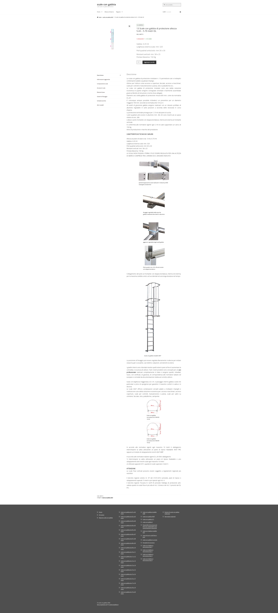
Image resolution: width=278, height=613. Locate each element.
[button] (129, 26)
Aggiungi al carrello (149, 62)
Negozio (118, 12)
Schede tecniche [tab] (101, 101)
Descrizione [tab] (100, 75)
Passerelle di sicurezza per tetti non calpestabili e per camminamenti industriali (150, 526)
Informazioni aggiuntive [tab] (103, 79)
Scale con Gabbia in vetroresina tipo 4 (148, 559)
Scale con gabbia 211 (148, 519)
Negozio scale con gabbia (106, 518)
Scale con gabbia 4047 (108, 17)
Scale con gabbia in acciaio (150, 540)
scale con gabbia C (148, 522)
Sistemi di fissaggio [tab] (102, 96)
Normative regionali (170, 516)
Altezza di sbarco (109, 12)
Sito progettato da (102, 604)
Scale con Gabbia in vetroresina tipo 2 (148, 550)
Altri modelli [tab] (100, 105)
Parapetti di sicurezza (148, 543)
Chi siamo (101, 515)
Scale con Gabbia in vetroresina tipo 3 (148, 555)
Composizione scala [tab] (102, 84)
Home (98, 12)
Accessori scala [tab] (101, 88)
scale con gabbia (106, 4)
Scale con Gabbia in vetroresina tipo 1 (148, 546)
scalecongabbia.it (113, 604)
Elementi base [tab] (101, 92)
